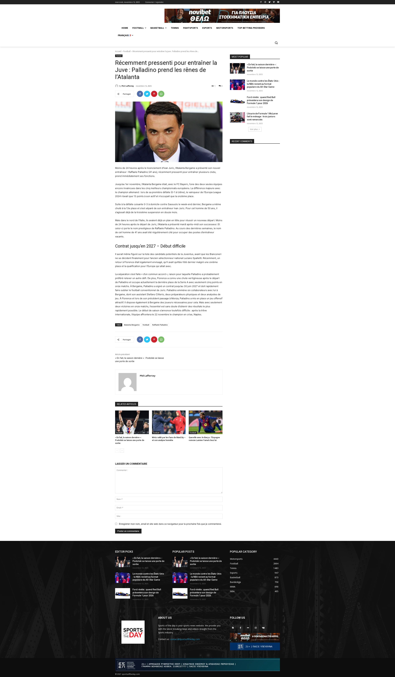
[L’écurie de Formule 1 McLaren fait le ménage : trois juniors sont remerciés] (237, 117)
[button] (276, 42)
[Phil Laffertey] (117, 85)
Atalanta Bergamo (132, 325)
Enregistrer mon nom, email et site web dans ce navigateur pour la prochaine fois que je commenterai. (170, 524)
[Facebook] (261, 2)
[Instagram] (265, 2)
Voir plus (254, 129)
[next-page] (122, 451)
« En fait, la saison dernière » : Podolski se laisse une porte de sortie (129, 440)
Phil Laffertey (128, 86)
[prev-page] (117, 451)
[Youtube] (278, 2)
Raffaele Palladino (160, 325)
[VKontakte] (263, 628)
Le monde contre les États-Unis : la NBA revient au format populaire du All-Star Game (263, 84)
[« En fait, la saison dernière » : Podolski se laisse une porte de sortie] (132, 422)
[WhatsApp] (161, 94)
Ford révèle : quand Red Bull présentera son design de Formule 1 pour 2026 (261, 100)
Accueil (118, 51)
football (146, 325)
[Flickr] (248, 628)
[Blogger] (233, 628)
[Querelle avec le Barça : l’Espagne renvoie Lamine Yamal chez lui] (205, 422)
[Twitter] (269, 2)
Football (127, 51)
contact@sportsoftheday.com (185, 639)
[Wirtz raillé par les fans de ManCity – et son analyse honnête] (169, 422)
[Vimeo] (274, 2)
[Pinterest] (154, 94)
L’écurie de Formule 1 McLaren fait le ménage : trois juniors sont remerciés (262, 116)
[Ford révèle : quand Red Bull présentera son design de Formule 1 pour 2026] (237, 101)
